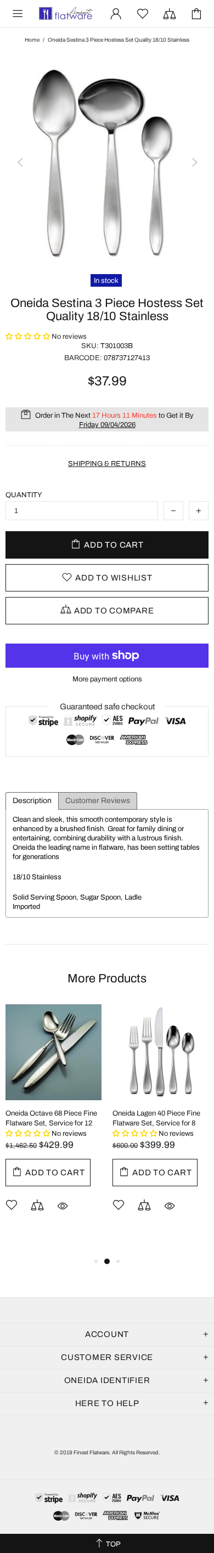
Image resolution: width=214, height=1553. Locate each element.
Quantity (23, 495)
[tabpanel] (53, 1124)
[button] (28, 336)
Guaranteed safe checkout (107, 706)
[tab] (32, 801)
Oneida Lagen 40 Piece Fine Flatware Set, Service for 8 (156, 1118)
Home (32, 40)
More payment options (107, 679)
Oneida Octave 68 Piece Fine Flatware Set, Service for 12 (51, 1118)
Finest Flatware (65, 13)
